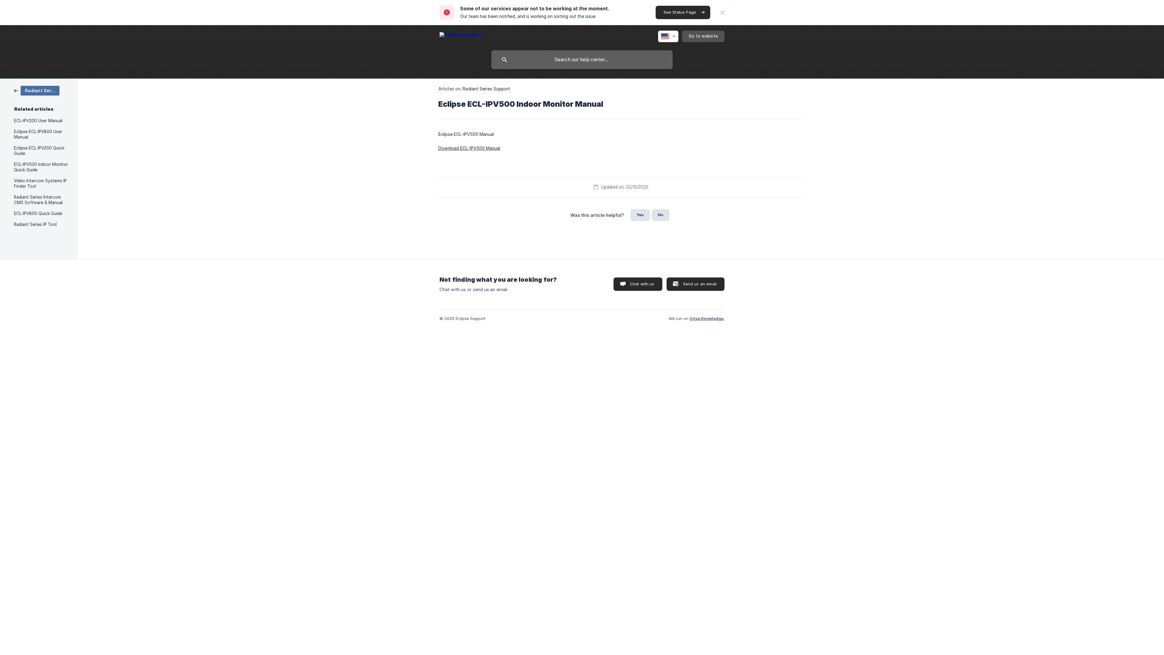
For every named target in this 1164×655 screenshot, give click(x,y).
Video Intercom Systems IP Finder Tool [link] (40, 183)
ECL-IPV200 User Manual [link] (38, 120)
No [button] (660, 214)
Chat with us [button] (642, 283)
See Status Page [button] (680, 12)
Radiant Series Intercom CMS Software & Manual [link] (38, 200)
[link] (36, 90)
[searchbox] (582, 59)
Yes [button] (640, 214)
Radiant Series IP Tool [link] (35, 224)
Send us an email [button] (700, 283)
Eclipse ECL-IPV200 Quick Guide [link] (39, 151)
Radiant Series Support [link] (486, 88)
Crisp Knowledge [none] (707, 318)
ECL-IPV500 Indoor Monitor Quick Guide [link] (41, 167)
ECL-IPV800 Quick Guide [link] (38, 213)
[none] (722, 13)
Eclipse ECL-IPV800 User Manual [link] (38, 134)
